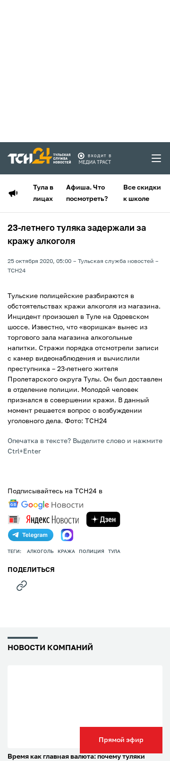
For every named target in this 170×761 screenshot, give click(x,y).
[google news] (46, 504)
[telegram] (30, 535)
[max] (67, 535)
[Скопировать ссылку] (21, 585)
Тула (114, 551)
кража (66, 551)
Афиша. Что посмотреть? (87, 193)
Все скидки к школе (142, 193)
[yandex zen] (103, 519)
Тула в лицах (43, 193)
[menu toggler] (156, 158)
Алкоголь (40, 551)
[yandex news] (43, 519)
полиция (91, 551)
